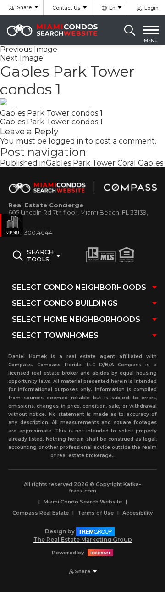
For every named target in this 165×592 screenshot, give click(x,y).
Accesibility (137, 512)
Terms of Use (95, 512)
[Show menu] (151, 30)
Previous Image (28, 49)
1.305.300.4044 (30, 232)
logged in (66, 141)
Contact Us (66, 8)
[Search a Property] (130, 30)
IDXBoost (100, 552)
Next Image (21, 58)
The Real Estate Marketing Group (82, 539)
